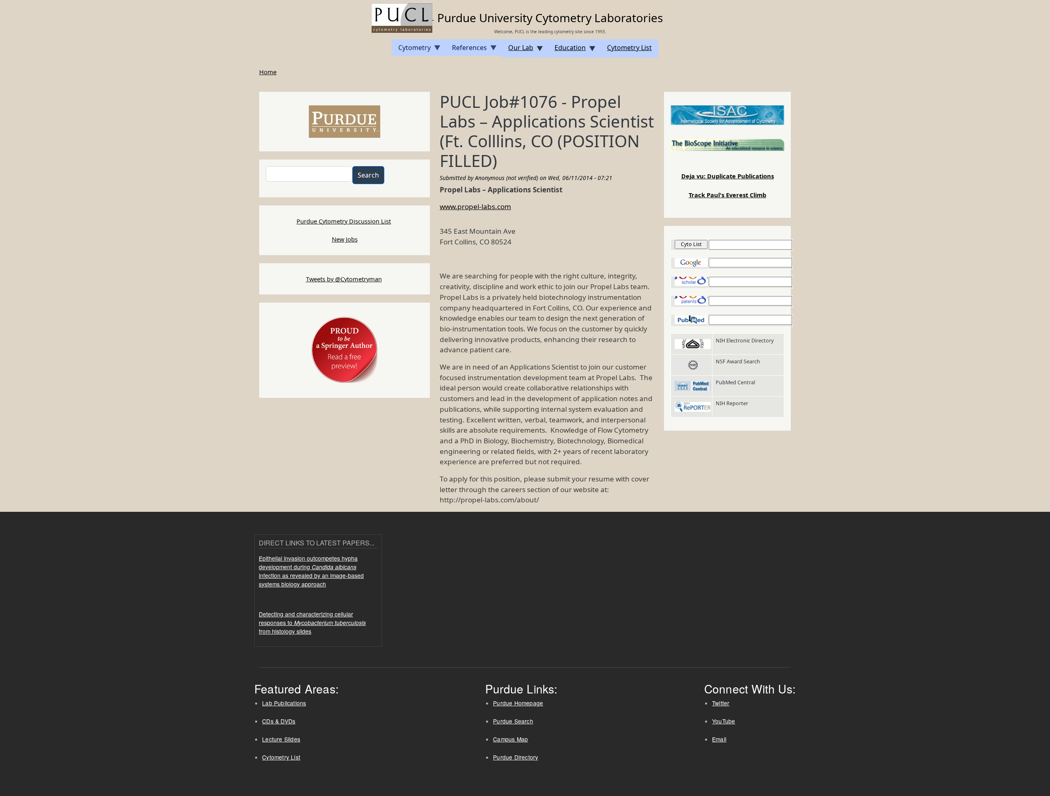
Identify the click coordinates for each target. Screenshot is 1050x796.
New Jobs (345, 239)
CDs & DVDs (278, 721)
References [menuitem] (466, 49)
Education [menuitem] (567, 50)
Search (368, 175)
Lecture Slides (281, 739)
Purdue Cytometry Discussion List (344, 221)
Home (267, 72)
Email (719, 739)
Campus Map (510, 739)
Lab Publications (284, 703)
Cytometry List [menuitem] (629, 47)
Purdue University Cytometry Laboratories (550, 17)
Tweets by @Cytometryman (344, 279)
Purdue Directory (515, 757)
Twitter (720, 703)
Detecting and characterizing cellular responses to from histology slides (312, 622)
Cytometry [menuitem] (411, 49)
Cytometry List (281, 757)
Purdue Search (513, 721)
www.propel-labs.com (475, 206)
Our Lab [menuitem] (517, 50)
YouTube (723, 721)
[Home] (403, 17)
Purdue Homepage (518, 703)
